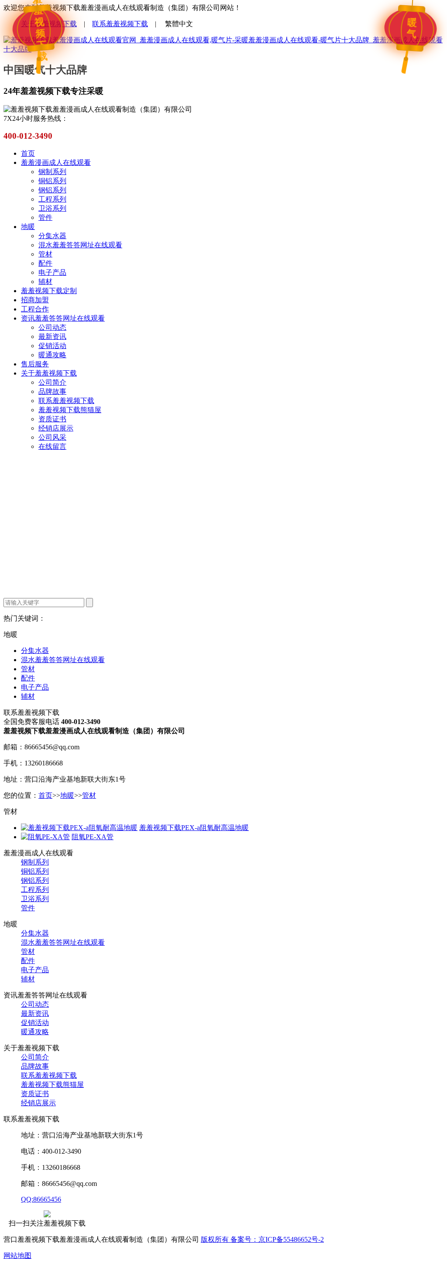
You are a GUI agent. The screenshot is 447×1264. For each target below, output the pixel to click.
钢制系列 (52, 171)
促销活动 (52, 345)
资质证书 (52, 419)
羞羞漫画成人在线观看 (56, 162)
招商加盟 (35, 300)
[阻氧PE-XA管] (45, 836)
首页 (28, 153)
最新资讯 (52, 336)
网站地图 (17, 1255)
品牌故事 (52, 391)
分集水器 (52, 235)
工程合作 (35, 309)
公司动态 (52, 327)
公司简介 (52, 382)
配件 (45, 263)
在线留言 (52, 446)
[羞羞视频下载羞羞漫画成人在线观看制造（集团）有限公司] (223, 49)
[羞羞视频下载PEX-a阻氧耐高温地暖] (79, 827)
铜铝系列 (52, 180)
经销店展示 (55, 428)
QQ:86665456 (41, 1199)
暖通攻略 (52, 355)
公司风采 (52, 437)
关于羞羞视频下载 (49, 23)
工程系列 (52, 199)
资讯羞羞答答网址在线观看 (63, 318)
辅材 (45, 281)
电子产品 (52, 272)
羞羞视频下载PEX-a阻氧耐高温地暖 (194, 827)
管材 (45, 254)
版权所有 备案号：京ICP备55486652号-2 (262, 1239)
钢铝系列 (52, 190)
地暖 (28, 226)
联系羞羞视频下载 (120, 23)
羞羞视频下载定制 (49, 290)
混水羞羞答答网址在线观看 (80, 245)
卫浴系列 (52, 208)
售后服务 (35, 364)
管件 (45, 217)
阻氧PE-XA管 (92, 836)
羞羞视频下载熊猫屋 (69, 409)
